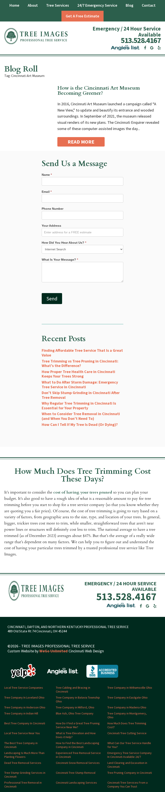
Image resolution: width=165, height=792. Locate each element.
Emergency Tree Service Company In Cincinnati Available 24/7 (129, 755)
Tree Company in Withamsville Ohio (129, 688)
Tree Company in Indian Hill (21, 713)
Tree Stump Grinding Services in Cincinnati (24, 774)
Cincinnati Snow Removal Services (78, 763)
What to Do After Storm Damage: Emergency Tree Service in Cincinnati (80, 384)
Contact (149, 5)
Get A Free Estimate (82, 16)
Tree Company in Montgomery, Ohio (127, 715)
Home (14, 5)
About (33, 5)
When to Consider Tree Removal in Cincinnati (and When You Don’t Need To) (81, 416)
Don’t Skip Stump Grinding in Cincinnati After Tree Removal (81, 395)
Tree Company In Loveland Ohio (24, 697)
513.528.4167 (141, 40)
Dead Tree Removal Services (22, 763)
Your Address (51, 225)
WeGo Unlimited (53, 650)
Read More (81, 141)
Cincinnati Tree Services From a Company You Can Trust (127, 784)
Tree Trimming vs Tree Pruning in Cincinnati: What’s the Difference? (80, 363)
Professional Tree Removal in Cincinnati (23, 784)
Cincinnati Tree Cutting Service (127, 733)
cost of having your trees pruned (82, 492)
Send (51, 298)
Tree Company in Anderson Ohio (24, 707)
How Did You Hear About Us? (64, 242)
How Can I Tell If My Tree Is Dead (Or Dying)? (80, 424)
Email (47, 191)
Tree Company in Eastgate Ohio (127, 697)
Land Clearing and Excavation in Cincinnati (127, 765)
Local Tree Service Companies (23, 688)
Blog (129, 5)
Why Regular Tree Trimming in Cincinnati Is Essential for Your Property (79, 405)
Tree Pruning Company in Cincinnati (129, 773)
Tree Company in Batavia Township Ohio (78, 699)
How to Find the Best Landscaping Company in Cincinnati (77, 745)
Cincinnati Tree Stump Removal (75, 773)
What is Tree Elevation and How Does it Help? (76, 735)
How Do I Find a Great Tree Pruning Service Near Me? (78, 725)
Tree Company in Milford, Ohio (75, 707)
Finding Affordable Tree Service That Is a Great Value (82, 353)
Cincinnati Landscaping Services (76, 782)
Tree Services (57, 5)
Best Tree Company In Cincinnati (24, 723)
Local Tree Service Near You (22, 733)
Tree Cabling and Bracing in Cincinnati (73, 689)
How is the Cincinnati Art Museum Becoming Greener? (98, 90)
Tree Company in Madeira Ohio (126, 707)
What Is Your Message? (60, 259)
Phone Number (52, 208)
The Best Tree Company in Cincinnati (21, 745)
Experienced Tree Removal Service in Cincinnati (78, 755)
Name (47, 174)
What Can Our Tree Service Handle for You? (129, 745)
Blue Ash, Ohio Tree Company (74, 713)
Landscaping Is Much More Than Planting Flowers (24, 755)
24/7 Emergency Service (97, 5)
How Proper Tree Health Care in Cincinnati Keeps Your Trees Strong (78, 374)
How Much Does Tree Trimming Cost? (126, 725)
